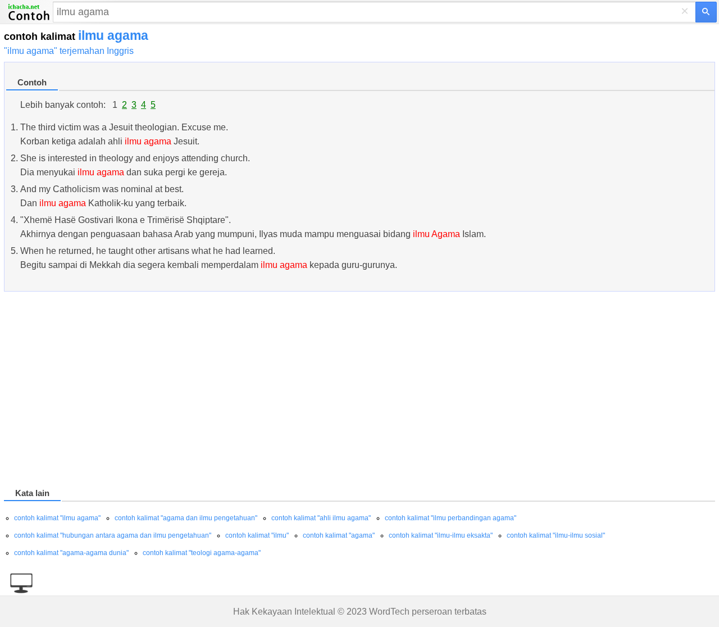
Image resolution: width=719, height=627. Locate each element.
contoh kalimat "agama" (339, 535)
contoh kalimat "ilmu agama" (57, 518)
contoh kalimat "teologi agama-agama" (202, 553)
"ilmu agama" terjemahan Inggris (69, 51)
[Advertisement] (341, 391)
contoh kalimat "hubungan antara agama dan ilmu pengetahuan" (112, 535)
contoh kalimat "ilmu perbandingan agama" (450, 518)
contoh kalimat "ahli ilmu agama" (321, 518)
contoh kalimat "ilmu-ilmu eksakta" (441, 535)
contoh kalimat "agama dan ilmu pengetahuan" (186, 518)
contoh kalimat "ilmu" (257, 535)
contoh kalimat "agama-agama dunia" (71, 553)
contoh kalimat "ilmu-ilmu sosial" (556, 535)
